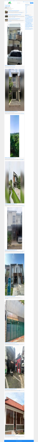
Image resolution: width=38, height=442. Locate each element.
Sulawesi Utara (26, 26)
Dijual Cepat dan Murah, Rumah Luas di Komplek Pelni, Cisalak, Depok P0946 (14, 14)
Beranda (5, 4)
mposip (29, 29)
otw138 (30, 29)
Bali (25, 16)
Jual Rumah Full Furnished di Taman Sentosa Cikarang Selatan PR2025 (14, 18)
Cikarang (26, 17)
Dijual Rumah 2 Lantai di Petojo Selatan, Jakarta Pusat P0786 (10, 65)
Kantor (26, 8)
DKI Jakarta (27, 18)
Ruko (8, 389)
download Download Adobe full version (30, 20)
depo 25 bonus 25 (26, 29)
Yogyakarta (28, 27)
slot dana (28, 28)
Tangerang (26, 27)
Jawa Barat (28, 22)
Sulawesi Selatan (30, 25)
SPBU (26, 11)
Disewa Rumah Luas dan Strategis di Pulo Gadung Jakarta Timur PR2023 (11, 342)
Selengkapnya (20, 12)
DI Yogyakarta (30, 17)
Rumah (12, 11)
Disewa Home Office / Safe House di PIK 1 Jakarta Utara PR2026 (13, 10)
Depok (27, 17)
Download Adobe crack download (27, 19)
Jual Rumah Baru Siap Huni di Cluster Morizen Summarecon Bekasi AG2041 (11, 111)
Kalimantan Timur (28, 24)
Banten (29, 16)
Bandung (27, 16)
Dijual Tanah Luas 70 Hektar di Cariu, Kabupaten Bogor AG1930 (10, 157)
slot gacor (26, 28)
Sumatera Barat (29, 26)
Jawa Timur (29, 23)
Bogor (32, 16)
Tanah (8, 158)
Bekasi (31, 16)
